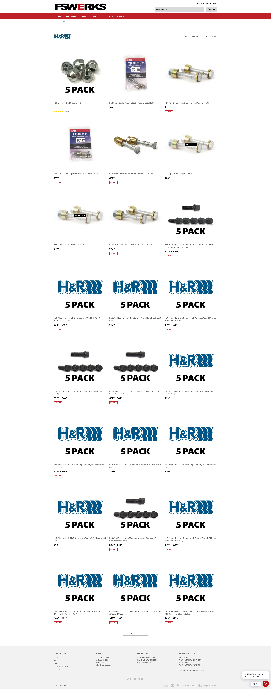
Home (56, 22)
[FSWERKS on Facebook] (131, 679)
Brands (96, 16)
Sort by (186, 36)
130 (142, 634)
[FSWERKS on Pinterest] (135, 679)
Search (56, 663)
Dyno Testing (108, 16)
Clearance (121, 16)
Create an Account (211, 3)
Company (57, 16)
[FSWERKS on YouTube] (142, 679)
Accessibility (58, 669)
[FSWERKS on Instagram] (139, 679)
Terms (56, 660)
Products (84, 16)
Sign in (199, 3)
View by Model (71, 16)
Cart (213, 9)
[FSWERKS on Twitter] (128, 679)
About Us (57, 657)
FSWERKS (62, 685)
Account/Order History (62, 666)
